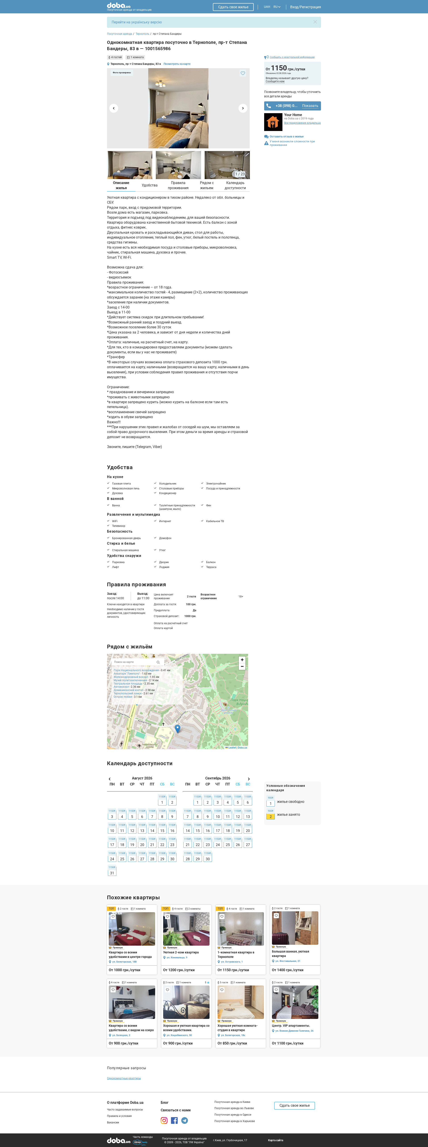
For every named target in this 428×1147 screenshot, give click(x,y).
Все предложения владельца (302, 123)
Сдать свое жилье (233, 7)
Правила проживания (178, 185)
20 (142, 845)
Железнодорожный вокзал (131, 677)
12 (132, 831)
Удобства (150, 185)
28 (152, 859)
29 (162, 859)
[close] (315, 22)
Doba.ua (242, 747)
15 (162, 831)
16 (172, 831)
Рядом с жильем (207, 185)
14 (152, 831)
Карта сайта (275, 1140)
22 (162, 845)
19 (132, 845)
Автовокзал (121, 686)
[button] (177, 729)
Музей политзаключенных (131, 680)
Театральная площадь (128, 683)
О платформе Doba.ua (125, 1102)
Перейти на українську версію (137, 22)
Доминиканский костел (128, 690)
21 (152, 845)
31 (112, 873)
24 (112, 859)
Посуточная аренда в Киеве (232, 1102)
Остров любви (123, 696)
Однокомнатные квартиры (124, 1078)
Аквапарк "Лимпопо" (127, 673)
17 (112, 845)
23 (172, 845)
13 (142, 831)
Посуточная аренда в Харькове (234, 1121)
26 (132, 859)
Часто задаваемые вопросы (125, 1109)
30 (172, 859)
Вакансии (113, 1122)
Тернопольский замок (128, 693)
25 (122, 859)
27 (142, 859)
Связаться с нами (176, 1110)
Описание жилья (121, 185)
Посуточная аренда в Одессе (232, 1114)
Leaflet (232, 747)
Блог (165, 1102)
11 (122, 831)
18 (122, 845)
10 (112, 831)
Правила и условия (119, 1116)
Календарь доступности (235, 185)
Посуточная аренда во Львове (234, 1108)
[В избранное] (243, 73)
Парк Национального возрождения (136, 670)
